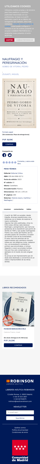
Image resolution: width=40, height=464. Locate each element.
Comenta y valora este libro (25, 162)
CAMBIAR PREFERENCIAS (24, 40)
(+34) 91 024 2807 (20, 397)
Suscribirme (20, 418)
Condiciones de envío (20, 432)
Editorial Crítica (17, 173)
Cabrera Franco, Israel (12, 332)
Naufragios (8, 200)
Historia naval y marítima (21, 198)
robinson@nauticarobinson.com (20, 401)
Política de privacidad (20, 430)
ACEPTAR (9, 40)
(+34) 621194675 (20, 399)
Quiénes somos (20, 428)
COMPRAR (9, 144)
